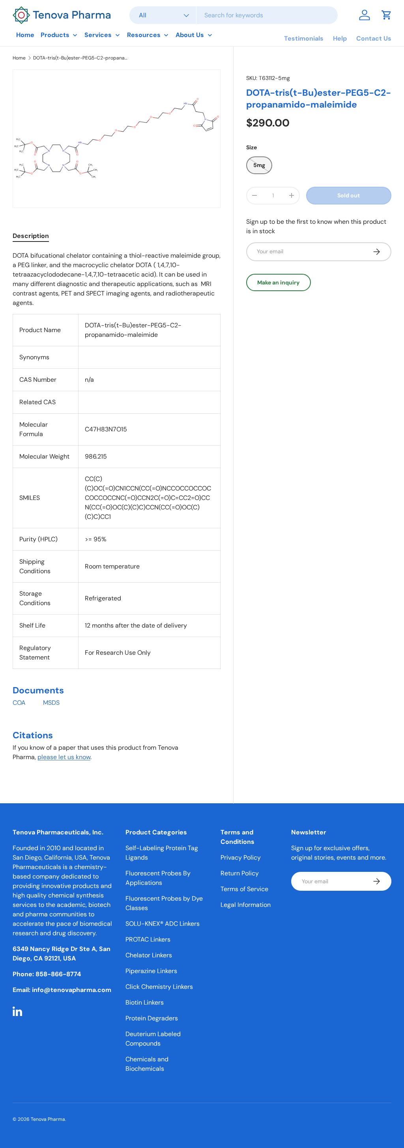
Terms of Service (244, 889)
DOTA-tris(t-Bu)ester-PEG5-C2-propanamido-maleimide (80, 58)
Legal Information (246, 905)
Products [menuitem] (55, 35)
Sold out (348, 195)
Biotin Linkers (144, 1002)
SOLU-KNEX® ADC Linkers (162, 924)
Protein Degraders (151, 1018)
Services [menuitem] (98, 35)
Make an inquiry (278, 282)
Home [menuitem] (25, 35)
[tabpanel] (117, 510)
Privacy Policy (241, 857)
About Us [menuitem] (190, 35)
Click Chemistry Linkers (159, 987)
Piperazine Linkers (151, 971)
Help (340, 38)
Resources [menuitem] (144, 35)
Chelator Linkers (148, 955)
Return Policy (240, 873)
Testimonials (304, 38)
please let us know (63, 757)
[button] (386, 15)
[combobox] (233, 15)
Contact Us (373, 38)
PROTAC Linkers (147, 939)
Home (19, 58)
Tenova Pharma (48, 1119)
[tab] (31, 236)
